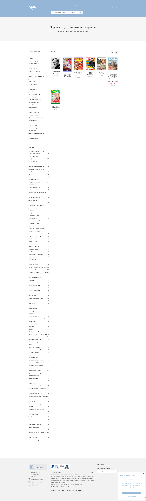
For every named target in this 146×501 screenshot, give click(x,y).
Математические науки (34, 290)
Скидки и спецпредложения (35, 61)
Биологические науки (34, 179)
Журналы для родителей (35, 236)
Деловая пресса (33, 107)
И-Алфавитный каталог (34, 252)
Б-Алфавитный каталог (34, 172)
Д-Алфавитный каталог (34, 197)
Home (50, 5)
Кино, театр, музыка (33, 97)
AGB (59, 490)
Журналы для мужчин (34, 68)
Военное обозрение (33, 184)
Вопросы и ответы (67, 5)
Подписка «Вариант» (34, 63)
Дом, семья (31, 79)
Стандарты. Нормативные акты (36, 409)
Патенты (31, 344)
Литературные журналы (34, 94)
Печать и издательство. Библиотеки (37, 350)
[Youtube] (33, 485)
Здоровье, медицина (34, 112)
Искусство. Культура (33, 257)
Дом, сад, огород (33, 125)
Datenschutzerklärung (66, 490)
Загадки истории (33, 123)
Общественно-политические (36, 117)
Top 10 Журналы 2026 (34, 156)
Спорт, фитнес (32, 130)
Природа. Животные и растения (36, 360)
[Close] (143, 473)
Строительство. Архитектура (36, 411)
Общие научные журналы (35, 339)
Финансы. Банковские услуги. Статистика (39, 432)
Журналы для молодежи (35, 86)
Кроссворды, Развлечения (35, 270)
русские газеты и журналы (35, 440)
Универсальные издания (35, 424)
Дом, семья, (31, 210)
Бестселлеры (32, 56)
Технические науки (33, 414)
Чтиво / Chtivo (56, 71)
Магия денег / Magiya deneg (56, 106)
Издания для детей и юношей (36, 254)
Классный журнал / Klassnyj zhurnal (78, 74)
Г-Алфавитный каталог (34, 187)
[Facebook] (30, 485)
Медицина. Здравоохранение (36, 298)
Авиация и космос (33, 161)
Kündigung (75, 490)
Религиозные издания (34, 378)
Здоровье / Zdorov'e (101, 72)
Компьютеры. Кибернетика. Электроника (39, 267)
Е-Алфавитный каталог (34, 213)
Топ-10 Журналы (33, 417)
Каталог (57, 5)
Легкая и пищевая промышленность (38, 282)
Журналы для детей (34, 66)
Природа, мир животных (34, 135)
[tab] (116, 52)
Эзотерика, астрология (34, 138)
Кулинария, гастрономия (35, 128)
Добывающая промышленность (36, 205)
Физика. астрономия (34, 427)
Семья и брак (32, 391)
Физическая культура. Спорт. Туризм (38, 430)
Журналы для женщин (34, 71)
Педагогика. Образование (35, 347)
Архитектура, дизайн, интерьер (36, 133)
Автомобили (32, 105)
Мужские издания (33, 308)
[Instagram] (37, 485)
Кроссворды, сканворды (34, 74)
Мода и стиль (32, 81)
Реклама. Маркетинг (34, 375)
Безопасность (32, 174)
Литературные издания (34, 288)
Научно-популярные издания (36, 324)
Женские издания (33, 218)
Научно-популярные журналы (36, 76)
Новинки (31, 58)
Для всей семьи (32, 92)
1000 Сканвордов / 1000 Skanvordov (90, 73)
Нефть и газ (31, 326)
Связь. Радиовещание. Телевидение (38, 386)
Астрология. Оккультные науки (36, 169)
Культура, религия (33, 120)
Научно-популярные (34, 316)
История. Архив (32, 259)
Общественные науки (34, 337)
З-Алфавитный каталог (34, 239)
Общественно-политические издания (38, 334)
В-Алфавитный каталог (34, 182)
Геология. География (34, 190)
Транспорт (31, 422)
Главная (60, 31)
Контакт (89, 5)
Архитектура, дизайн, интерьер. (36, 166)
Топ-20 (30, 419)
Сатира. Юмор (32, 383)
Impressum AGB (79, 5)
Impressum (54, 490)
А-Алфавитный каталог (34, 159)
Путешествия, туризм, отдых (35, 99)
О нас (95, 5)
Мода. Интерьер (33, 306)
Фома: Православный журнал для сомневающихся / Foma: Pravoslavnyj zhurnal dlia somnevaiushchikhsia (114, 77)
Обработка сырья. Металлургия (36, 331)
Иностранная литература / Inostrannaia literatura (67, 76)
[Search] (81, 12)
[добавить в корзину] (57, 64)
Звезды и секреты (33, 110)
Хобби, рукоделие (33, 89)
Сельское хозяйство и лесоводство (37, 388)
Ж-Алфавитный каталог (34, 215)
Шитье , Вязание (33, 84)
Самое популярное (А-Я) (35, 380)
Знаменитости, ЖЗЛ (33, 115)
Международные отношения (36, 301)
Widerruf (80, 490)
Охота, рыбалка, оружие (34, 102)
